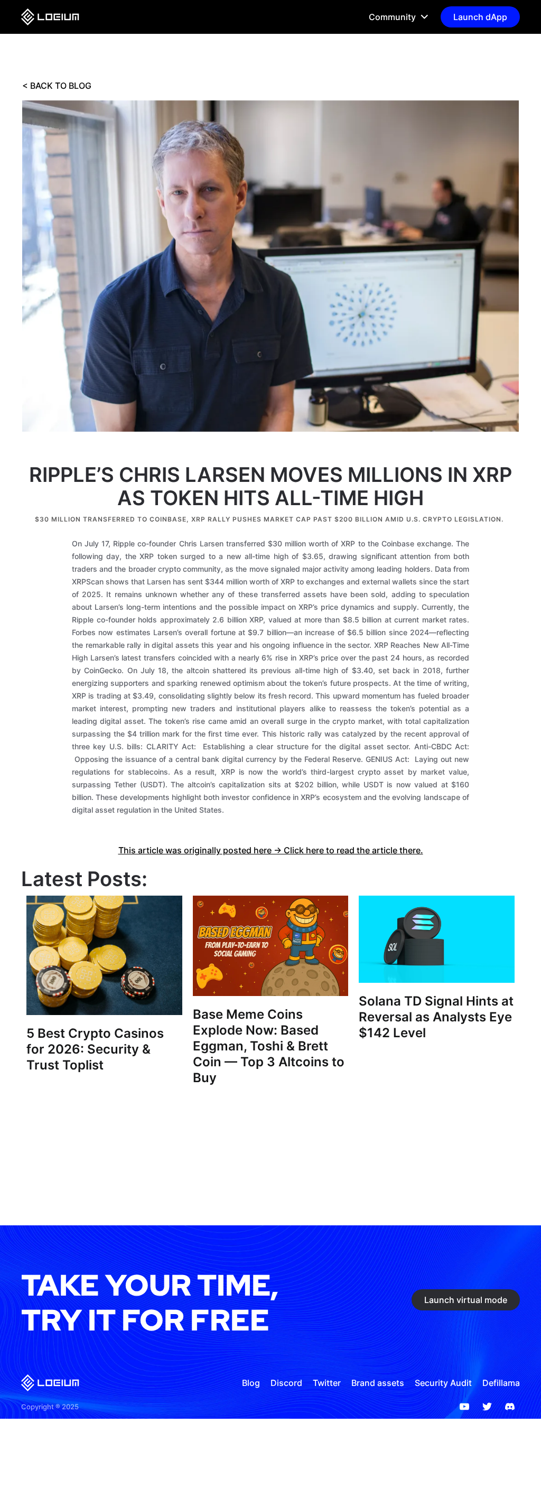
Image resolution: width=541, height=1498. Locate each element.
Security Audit (443, 1383)
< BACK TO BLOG (56, 85)
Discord (286, 1383)
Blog (251, 1383)
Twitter (327, 1383)
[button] (394, 17)
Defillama (501, 1383)
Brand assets (377, 1383)
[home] (50, 16)
